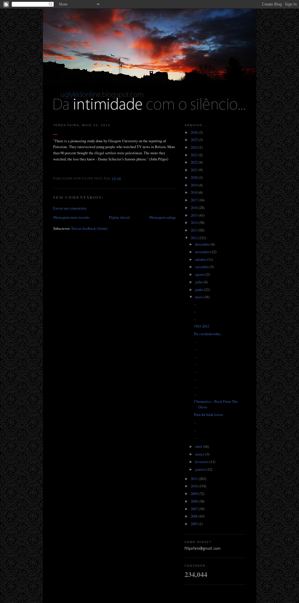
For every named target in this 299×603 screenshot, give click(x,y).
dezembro (203, 244)
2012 (195, 237)
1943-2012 (201, 326)
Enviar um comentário (69, 208)
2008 (195, 501)
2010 (195, 486)
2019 (195, 185)
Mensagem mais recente (71, 217)
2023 (195, 154)
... (55, 133)
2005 (195, 523)
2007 (195, 508)
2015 (195, 215)
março (200, 454)
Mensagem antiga (162, 217)
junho (199, 289)
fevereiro (202, 461)
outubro (201, 259)
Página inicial (119, 217)
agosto (200, 274)
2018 (195, 192)
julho (199, 282)
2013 (195, 230)
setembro (202, 266)
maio (199, 296)
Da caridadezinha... (208, 333)
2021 (195, 169)
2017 (195, 200)
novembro (203, 251)
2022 (195, 162)
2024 (195, 147)
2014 (195, 222)
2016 (195, 207)
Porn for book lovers (208, 414)
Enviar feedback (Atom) (89, 228)
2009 (195, 493)
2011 (195, 478)
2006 (195, 516)
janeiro (200, 469)
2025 (195, 139)
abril (199, 446)
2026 (195, 132)
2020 (195, 177)
